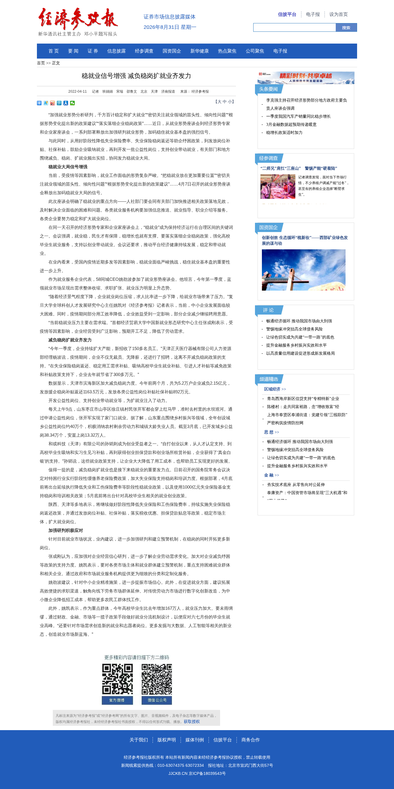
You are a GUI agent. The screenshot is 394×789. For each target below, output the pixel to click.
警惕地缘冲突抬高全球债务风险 (294, 329)
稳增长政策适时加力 (284, 132)
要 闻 (73, 50)
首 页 (53, 50)
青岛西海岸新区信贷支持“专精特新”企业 (303, 399)
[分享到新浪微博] (52, 103)
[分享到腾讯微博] (59, 103)
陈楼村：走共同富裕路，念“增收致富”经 (303, 407)
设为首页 (338, 14)
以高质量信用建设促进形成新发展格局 (300, 353)
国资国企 (172, 50)
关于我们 (139, 739)
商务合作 (250, 739)
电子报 (313, 14)
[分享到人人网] (65, 103)
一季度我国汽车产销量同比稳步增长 (298, 116)
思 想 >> (271, 432)
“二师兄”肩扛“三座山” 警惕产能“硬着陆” (298, 168)
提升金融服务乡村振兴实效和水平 (296, 345)
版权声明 (166, 739)
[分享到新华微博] (46, 103)
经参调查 (144, 50)
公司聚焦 (255, 50)
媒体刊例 (194, 739)
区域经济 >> (275, 389)
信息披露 (116, 50)
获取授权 (192, 721)
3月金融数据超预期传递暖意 (291, 124)
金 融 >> (271, 475)
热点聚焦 (227, 50)
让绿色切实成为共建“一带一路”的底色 (300, 337)
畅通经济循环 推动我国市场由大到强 (299, 321)
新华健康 (199, 50)
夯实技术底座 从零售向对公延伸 (296, 485)
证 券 (93, 50)
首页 (41, 63)
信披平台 (287, 14)
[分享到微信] (72, 103)
